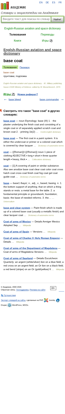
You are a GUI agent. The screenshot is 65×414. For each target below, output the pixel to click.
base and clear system (16, 207)
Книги (17, 40)
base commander (49, 99)
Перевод (24, 67)
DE (47, 2)
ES (53, 2)
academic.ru (13, 5)
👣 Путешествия (8, 295)
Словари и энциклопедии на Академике (29, 13)
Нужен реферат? (28, 94)
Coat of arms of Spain (16, 231)
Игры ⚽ (47, 40)
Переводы (47, 34)
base (6, 183)
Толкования (17, 34)
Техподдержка (22, 290)
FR (60, 2)
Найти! (57, 19)
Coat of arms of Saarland (18, 258)
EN (40, 2)
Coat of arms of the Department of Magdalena (30, 248)
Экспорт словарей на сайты (13, 300)
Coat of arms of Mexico (17, 221)
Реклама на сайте (37, 290)
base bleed (15, 99)
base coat (9, 120)
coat (6, 152)
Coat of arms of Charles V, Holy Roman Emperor (31, 238)
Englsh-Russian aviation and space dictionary (32, 28)
